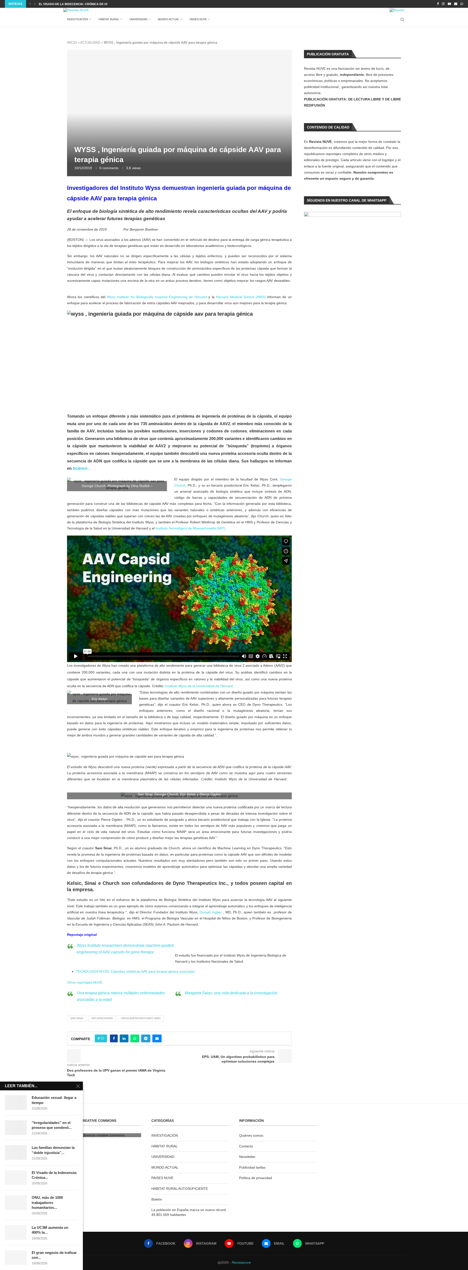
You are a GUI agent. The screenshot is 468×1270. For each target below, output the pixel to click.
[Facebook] (438, 4)
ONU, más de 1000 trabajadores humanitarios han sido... (85, 4)
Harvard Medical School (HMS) (240, 297)
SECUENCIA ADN (102, 1018)
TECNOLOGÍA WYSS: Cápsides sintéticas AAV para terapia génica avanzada (135, 971)
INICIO (72, 42)
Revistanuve (241, 1262)
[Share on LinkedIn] (124, 1038)
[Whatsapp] (461, 4)
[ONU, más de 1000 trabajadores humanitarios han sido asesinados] (16, 1202)
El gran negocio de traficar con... (54, 1255)
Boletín (156, 1199)
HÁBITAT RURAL (108, 19)
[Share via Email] (157, 1038)
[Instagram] (443, 4)
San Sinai (76, 1018)
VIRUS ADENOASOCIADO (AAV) (141, 1018)
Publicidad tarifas (252, 1167)
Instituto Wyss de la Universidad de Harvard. (199, 686)
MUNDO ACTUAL (168, 19)
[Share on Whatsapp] (134, 1038)
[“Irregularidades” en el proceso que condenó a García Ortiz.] (16, 1127)
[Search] (402, 19)
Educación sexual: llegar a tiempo (54, 1099)
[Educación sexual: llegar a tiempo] (16, 1102)
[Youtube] (449, 4)
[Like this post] (102, 1038)
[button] (30, 4)
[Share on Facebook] (114, 1038)
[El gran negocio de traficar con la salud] (16, 1257)
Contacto (246, 1146)
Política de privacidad (255, 1178)
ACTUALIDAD (90, 42)
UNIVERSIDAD (138, 19)
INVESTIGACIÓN (77, 19)
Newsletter (247, 1157)
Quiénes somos (251, 1135)
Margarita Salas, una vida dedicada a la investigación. (231, 993)
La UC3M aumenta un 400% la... (50, 1229)
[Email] (455, 4)
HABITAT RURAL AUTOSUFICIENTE (179, 1189)
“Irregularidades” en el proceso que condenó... (52, 1125)
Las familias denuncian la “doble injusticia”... (53, 1149)
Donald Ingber (211, 912)
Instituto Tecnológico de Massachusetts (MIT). (191, 528)
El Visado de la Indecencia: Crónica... (54, 1175)
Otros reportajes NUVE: (85, 982)
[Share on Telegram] (145, 1038)
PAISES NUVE (198, 19)
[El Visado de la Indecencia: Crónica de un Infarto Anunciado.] (16, 1177)
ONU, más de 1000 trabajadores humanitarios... (47, 1202)
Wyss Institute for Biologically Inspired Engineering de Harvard (158, 297)
